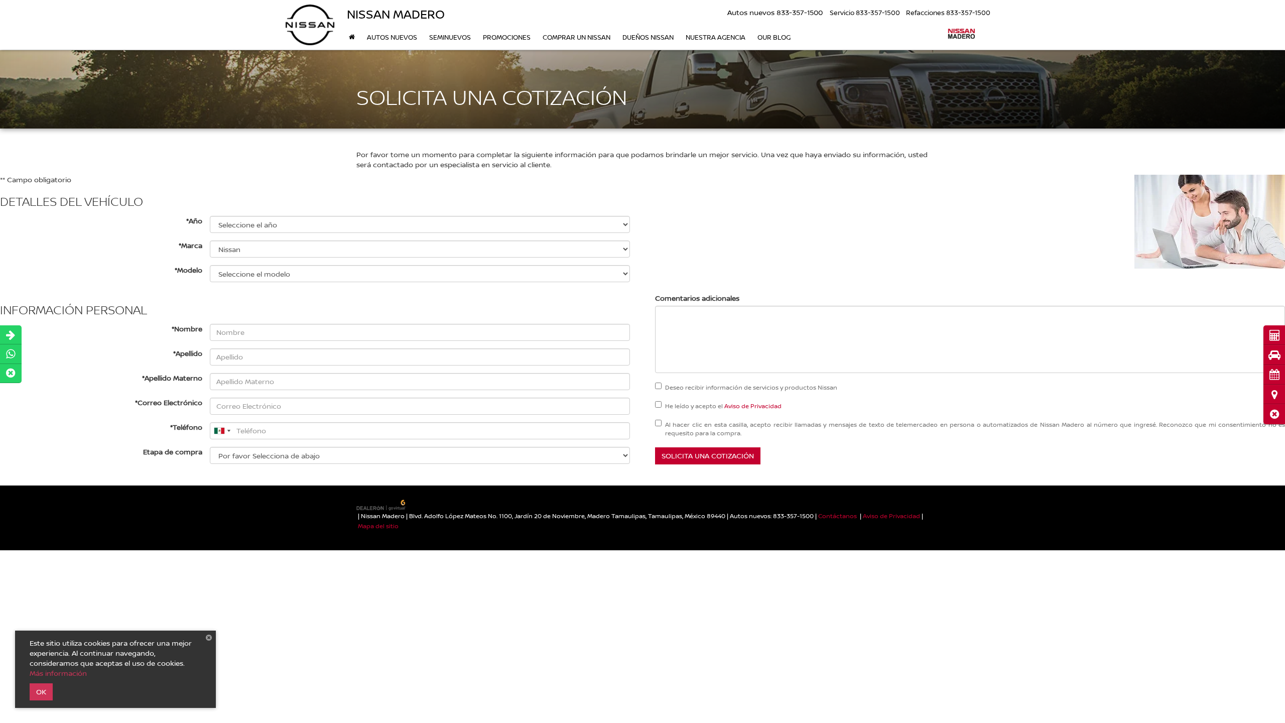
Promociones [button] (507, 37)
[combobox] (221, 431)
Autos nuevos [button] (392, 37)
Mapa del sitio (378, 526)
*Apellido (187, 353)
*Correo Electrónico (168, 402)
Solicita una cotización (708, 455)
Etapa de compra (172, 451)
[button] (1274, 414)
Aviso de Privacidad (753, 406)
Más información (58, 673)
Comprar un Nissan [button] (576, 37)
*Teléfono (186, 427)
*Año (194, 220)
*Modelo (188, 270)
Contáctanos (837, 516)
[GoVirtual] (382, 504)
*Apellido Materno (172, 378)
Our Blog (774, 37)
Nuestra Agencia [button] (715, 37)
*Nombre (187, 328)
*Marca (190, 245)
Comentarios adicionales (697, 298)
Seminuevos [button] (450, 37)
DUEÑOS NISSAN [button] (648, 37)
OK (41, 691)
